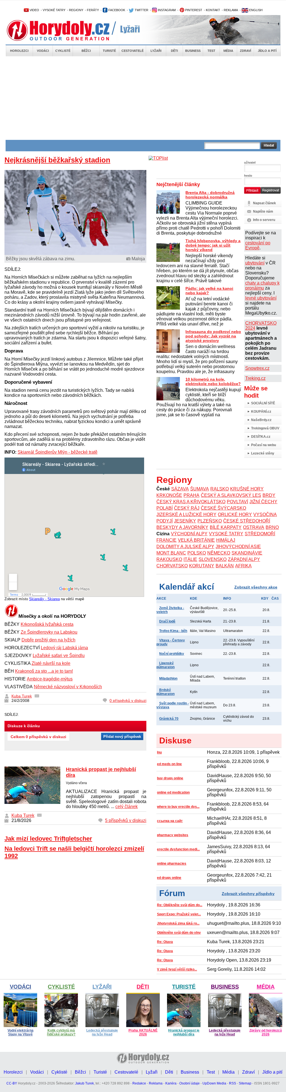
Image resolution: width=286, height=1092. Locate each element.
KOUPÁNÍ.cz (261, 412)
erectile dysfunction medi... (178, 849)
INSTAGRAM (166, 10)
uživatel (250, 162)
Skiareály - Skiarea (44, 599)
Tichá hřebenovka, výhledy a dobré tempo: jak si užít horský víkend (212, 245)
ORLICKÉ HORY (235, 514)
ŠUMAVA (199, 489)
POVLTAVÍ (237, 501)
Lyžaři (156, 50)
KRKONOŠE (169, 495)
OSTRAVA (253, 527)
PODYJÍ (164, 521)
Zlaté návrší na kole (51, 663)
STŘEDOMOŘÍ (260, 533)
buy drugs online (170, 778)
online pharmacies (171, 863)
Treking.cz (255, 378)
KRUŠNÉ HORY (247, 489)
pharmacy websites (172, 835)
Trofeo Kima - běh (173, 631)
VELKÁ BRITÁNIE (196, 540)
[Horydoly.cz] (65, 30)
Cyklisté (62, 50)
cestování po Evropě (257, 245)
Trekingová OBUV (265, 428)
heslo (248, 175)
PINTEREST (193, 10)
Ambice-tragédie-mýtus (50, 679)
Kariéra (171, 1083)
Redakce (139, 1083)
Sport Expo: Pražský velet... (179, 914)
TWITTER (141, 10)
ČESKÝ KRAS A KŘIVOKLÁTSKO (190, 501)
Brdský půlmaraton (165, 692)
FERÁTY (93, 10)
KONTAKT (213, 10)
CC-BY (11, 1083)
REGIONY (76, 10)
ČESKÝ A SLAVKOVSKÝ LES (231, 495)
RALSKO (219, 489)
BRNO (272, 527)
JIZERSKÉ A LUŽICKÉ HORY (186, 514)
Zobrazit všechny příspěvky (248, 893)
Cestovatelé (132, 50)
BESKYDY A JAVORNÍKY (182, 527)
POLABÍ (164, 508)
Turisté (109, 50)
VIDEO (34, 10)
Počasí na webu (263, 445)
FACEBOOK (116, 10)
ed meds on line (169, 764)
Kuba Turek (21, 696)
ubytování (254, 263)
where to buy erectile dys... (178, 807)
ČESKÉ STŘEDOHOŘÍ (246, 521)
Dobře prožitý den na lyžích (48, 640)
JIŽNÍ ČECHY (263, 501)
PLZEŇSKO (209, 521)
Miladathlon (168, 678)
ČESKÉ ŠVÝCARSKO (223, 508)
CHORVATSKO (172, 565)
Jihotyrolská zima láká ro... (178, 923)
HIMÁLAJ (225, 540)
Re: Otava (165, 942)
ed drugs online (169, 878)
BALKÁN (225, 565)
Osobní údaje (189, 1083)
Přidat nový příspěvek (122, 737)
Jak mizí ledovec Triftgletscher (48, 838)
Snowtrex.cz (257, 368)
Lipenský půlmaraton (165, 665)
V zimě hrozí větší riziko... (177, 969)
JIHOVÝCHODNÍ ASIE (238, 546)
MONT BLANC (171, 553)
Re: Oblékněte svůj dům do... (179, 905)
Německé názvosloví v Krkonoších (68, 686)
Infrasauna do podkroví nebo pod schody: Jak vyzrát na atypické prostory (213, 336)
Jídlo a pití (267, 50)
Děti (174, 50)
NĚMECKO (218, 553)
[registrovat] (271, 192)
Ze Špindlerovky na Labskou (49, 632)
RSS (232, 1083)
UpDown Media (214, 1083)
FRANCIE (166, 540)
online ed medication (173, 792)
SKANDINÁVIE (247, 553)
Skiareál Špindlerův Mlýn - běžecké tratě (57, 452)
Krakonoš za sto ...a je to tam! (44, 671)
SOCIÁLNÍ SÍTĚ (263, 403)
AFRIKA (243, 565)
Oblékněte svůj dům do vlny (179, 933)
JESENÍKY (185, 521)
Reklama (156, 1083)
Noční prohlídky (171, 654)
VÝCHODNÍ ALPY (189, 533)
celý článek (126, 806)
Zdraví (245, 50)
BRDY (269, 495)
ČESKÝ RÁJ (186, 508)
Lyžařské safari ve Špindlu (59, 655)
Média (228, 50)
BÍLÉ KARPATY (226, 527)
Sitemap (245, 1083)
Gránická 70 (168, 719)
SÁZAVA (180, 489)
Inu (159, 752)
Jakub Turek (84, 1083)
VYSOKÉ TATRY (54, 10)
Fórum (172, 893)
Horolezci (19, 50)
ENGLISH (255, 10)
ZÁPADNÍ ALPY (244, 559)
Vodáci (43, 50)
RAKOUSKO (169, 559)
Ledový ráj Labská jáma (64, 647)
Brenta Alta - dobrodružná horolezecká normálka (210, 194)
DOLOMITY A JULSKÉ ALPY (185, 546)
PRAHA (191, 495)
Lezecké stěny (262, 453)
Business (193, 50)
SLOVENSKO (213, 559)
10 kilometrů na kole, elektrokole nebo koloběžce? (213, 381)
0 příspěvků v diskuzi (127, 700)
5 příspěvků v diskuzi (125, 820)
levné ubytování (261, 298)
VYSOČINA (265, 514)
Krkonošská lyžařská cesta (47, 624)
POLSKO (196, 553)
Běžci (86, 50)
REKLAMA (231, 10)
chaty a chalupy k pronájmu (262, 285)
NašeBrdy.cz (261, 420)
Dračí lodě (167, 621)
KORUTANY (201, 565)
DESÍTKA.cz (260, 437)
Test (211, 50)
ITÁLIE (190, 559)
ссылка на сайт (170, 821)
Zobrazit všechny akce (255, 587)
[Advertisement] (143, 98)
